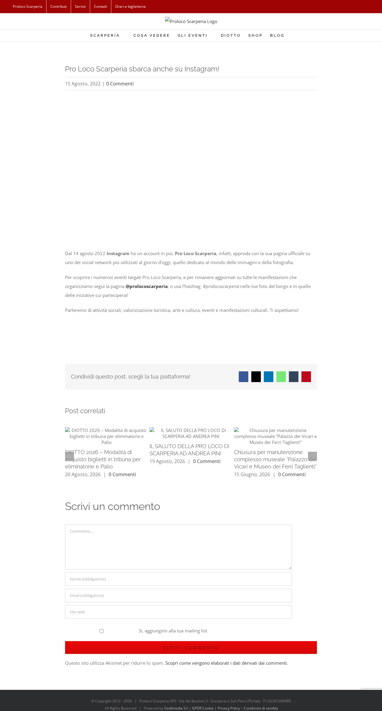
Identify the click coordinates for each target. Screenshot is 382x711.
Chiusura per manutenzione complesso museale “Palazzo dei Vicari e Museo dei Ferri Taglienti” (275, 459)
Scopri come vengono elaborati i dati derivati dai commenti (226, 663)
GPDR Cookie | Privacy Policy (216, 708)
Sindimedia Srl (176, 708)
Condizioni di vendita (261, 708)
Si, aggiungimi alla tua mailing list (172, 631)
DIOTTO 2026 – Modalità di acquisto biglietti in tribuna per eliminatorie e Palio (103, 459)
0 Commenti (120, 83)
